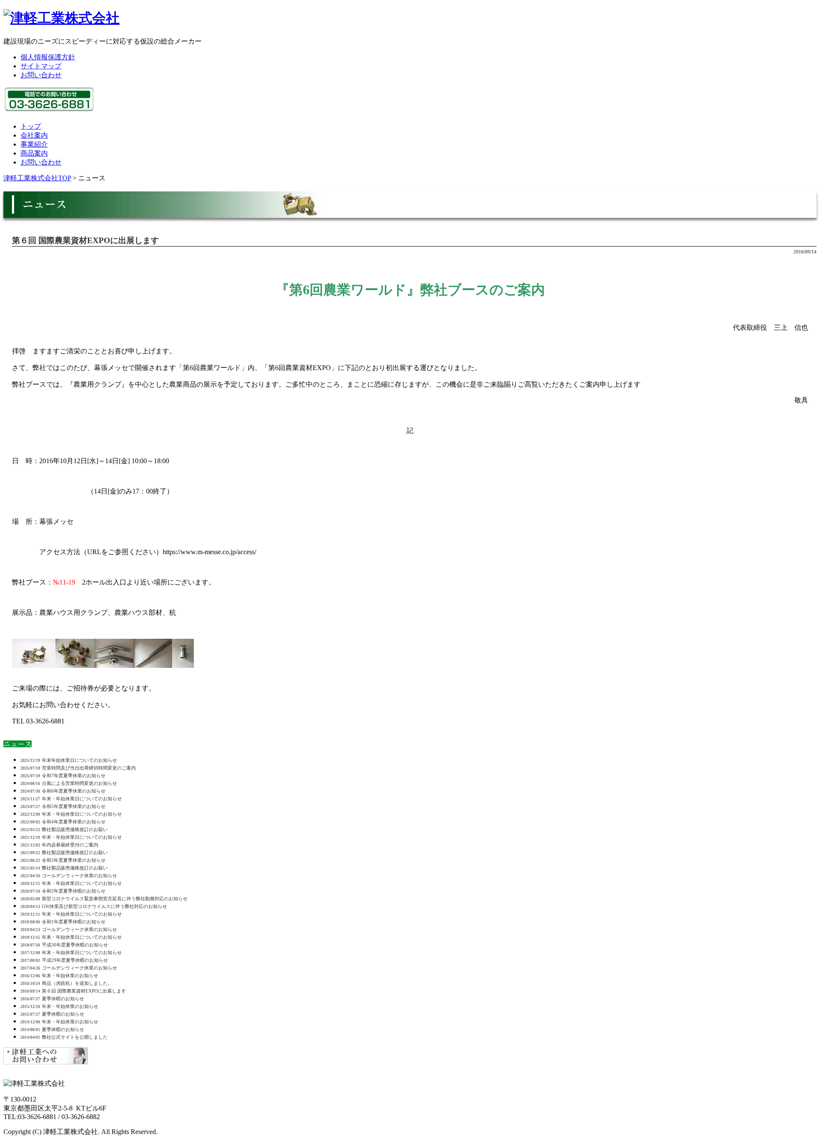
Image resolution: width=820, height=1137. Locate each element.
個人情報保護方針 (47, 57)
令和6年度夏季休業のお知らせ (73, 790)
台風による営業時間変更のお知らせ (79, 783)
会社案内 (34, 135)
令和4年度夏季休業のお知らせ (73, 821)
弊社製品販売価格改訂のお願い (75, 829)
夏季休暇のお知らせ (63, 998)
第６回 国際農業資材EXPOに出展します (85, 240)
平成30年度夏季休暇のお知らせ (75, 944)
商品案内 (34, 153)
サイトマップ (41, 66)
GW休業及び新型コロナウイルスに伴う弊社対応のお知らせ (104, 906)
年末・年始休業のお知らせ (70, 975)
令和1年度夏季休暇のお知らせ (73, 921)
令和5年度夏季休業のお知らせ (73, 806)
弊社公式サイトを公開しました (75, 1037)
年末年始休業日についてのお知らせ (79, 760)
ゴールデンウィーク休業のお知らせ (79, 875)
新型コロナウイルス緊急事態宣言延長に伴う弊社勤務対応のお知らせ (114, 898)
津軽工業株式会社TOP (37, 178)
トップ (30, 126)
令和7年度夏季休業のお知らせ (73, 775)
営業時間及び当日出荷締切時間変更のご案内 (89, 767)
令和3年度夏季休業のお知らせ (73, 860)
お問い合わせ (41, 75)
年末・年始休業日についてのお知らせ (82, 798)
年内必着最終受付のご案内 (70, 844)
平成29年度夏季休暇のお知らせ (75, 960)
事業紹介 (34, 144)
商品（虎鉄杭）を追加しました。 (77, 983)
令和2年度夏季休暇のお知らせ (73, 890)
